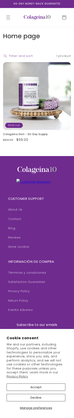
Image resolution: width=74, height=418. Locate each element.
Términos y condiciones (27, 273)
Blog (11, 228)
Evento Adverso (20, 310)
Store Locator (19, 247)
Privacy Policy (17, 376)
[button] (8, 17)
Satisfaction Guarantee (26, 282)
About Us (15, 209)
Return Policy (18, 301)
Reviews (14, 237)
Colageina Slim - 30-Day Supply (25, 134)
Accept (36, 387)
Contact (14, 219)
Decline (36, 397)
